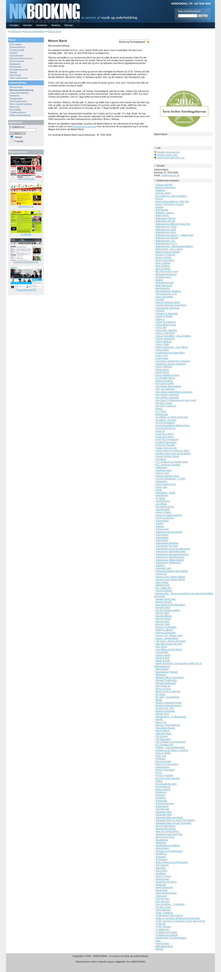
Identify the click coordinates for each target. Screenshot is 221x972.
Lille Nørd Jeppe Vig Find (169, 643)
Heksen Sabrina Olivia (167, 475)
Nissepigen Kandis (165, 727)
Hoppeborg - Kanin (165, 492)
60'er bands (15, 44)
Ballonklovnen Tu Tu (166, 243)
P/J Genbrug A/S (164, 744)
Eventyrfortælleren (165, 422)
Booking (56, 25)
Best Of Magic (163, 263)
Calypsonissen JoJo (166, 293)
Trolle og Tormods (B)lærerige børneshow (178, 918)
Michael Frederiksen (166, 680)
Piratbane (161, 758)
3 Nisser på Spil (164, 184)
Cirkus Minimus (164, 341)
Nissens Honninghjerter (168, 725)
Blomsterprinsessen (166, 274)
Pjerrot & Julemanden (167, 764)
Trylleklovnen (163, 929)
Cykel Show (162, 358)
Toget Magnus (163, 909)
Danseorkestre (17, 47)
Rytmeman (161, 800)
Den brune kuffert (165, 383)
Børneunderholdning (35, 31)
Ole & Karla (161, 736)
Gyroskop (161, 459)
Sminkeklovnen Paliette (168, 845)
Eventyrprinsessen (165, 428)
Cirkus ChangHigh (165, 333)
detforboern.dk (26, 206)
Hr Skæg (160, 498)
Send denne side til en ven (171, 157)
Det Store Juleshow (166, 405)
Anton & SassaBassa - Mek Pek (172, 201)
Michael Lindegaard (166, 683)
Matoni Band (54, 31)
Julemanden (162, 534)
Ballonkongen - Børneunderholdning (174, 246)
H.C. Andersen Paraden (168, 464)
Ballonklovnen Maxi (166, 232)
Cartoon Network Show (168, 302)
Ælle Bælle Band (164, 946)
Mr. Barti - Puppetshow (167, 697)
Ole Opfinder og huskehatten (171, 741)
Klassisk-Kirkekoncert (21, 58)
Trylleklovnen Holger (166, 932)
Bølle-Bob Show (164, 285)
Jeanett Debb (163, 509)
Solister (13, 72)
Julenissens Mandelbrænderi (171, 551)
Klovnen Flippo (163, 618)
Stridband (161, 873)
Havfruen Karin (163, 470)
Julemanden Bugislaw (167, 543)
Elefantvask (162, 414)
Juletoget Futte (163, 568)
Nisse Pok (161, 722)
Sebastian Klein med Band (169, 817)
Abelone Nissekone (165, 187)
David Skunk (162, 372)
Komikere (14, 95)
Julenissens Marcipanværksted (172, 554)
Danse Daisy (162, 369)
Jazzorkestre (16, 55)
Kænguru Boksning (166, 632)
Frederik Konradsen (166, 442)
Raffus (159, 781)
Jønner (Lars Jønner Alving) (170, 576)
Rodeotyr (160, 795)
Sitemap (68, 25)
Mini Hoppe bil (163, 685)
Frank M (160, 431)
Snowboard (161, 859)
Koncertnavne (16, 61)
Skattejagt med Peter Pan (169, 834)
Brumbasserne (163, 277)
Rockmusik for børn (166, 783)
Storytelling (15, 109)
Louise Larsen (163, 655)
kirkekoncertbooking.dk (26, 262)
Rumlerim (161, 797)
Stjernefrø (161, 867)
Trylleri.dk (26, 234)
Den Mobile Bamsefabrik (168, 386)
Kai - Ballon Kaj (163, 587)
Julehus (160, 526)
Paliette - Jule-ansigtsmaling (170, 747)
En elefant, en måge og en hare (172, 417)
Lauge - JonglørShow (167, 638)
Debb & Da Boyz (164, 380)
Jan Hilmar (161, 503)
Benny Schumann (165, 260)
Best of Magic (163, 265)
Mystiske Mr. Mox (165, 708)
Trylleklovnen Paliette (167, 935)
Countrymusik (16, 50)
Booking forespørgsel (168, 152)
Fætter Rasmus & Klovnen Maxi (172, 450)
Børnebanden (163, 288)
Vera (158, 940)
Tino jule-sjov (162, 901)
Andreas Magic (163, 193)
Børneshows (16, 87)
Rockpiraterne (163, 786)
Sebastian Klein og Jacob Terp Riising (175, 820)
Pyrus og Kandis (164, 775)
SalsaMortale (162, 809)
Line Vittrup (161, 646)
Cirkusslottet (162, 349)
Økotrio (159, 949)
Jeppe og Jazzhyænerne (169, 515)
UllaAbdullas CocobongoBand (171, 937)
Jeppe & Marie (163, 512)
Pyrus (159, 772)
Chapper (160, 310)
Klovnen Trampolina (166, 627)
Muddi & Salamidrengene (169, 702)
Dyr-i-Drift (161, 411)
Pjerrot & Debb (163, 761)
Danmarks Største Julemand (171, 363)
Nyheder (27, 25)
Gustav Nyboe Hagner (167, 456)
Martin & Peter (163, 660)
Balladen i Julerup (165, 212)
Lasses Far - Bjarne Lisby (169, 635)
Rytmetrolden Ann (165, 803)
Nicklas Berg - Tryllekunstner (171, 716)
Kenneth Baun (163, 607)
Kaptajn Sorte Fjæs (166, 599)
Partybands (15, 66)
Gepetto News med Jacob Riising (173, 453)
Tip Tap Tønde (163, 907)
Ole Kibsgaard (163, 739)
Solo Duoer (15, 75)
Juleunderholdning (18, 93)
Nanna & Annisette (165, 711)
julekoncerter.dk (26, 178)
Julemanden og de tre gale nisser (173, 548)
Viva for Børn (162, 943)
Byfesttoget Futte (165, 282)
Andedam (160, 190)
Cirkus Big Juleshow (166, 330)
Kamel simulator (164, 590)
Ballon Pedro (162, 215)
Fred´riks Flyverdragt (167, 439)
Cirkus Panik (162, 344)
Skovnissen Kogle (165, 837)
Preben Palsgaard (165, 769)
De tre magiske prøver (167, 375)
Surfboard (161, 884)
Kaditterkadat (162, 585)
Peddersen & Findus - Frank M (172, 750)
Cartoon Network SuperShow (171, 305)
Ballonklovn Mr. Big (165, 221)
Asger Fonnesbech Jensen (169, 204)
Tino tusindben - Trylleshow (170, 904)
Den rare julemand (165, 389)
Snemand (161, 856)
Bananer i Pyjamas (165, 254)
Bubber (159, 279)
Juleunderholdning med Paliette (172, 571)
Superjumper (162, 879)
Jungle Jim (161, 573)
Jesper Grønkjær (165, 517)
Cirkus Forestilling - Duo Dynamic (173, 335)
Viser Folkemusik (18, 78)
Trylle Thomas (163, 926)
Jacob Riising (163, 501)
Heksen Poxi (162, 473)
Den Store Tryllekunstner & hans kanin (176, 400)
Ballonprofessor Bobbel (168, 251)
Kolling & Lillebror (164, 629)
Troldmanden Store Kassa (169, 915)
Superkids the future (166, 881)
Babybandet (162, 209)
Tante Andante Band (166, 893)
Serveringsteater (18, 101)
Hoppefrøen (162, 495)
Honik (159, 489)
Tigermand (161, 895)
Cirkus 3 (160, 319)
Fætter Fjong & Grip (166, 447)
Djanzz (159, 408)
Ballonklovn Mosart (165, 218)
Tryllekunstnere (17, 112)
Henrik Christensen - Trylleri (170, 478)
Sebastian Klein (164, 811)
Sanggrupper (16, 98)
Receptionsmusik (18, 69)
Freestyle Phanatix (165, 445)
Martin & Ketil (162, 657)
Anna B (159, 198)
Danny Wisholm (164, 366)
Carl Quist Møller (164, 296)
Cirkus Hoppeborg (165, 338)
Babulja (159, 207)
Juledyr (159, 523)
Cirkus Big (161, 327)
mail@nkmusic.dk (170, 175)
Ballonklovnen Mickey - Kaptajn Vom (174, 235)
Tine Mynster (162, 898)
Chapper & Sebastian (167, 313)
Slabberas (161, 842)
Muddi (159, 699)
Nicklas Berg (162, 713)
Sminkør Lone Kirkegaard (169, 851)
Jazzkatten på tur (165, 506)
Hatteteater (161, 467)
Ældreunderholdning (19, 115)
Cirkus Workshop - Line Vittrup (172, 347)
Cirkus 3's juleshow (166, 321)
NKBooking (16, 31)
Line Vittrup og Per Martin (169, 649)
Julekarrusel (162, 529)
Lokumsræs (162, 652)
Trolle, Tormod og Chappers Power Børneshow (180, 921)
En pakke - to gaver (166, 419)
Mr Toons (161, 694)
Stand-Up (14, 107)
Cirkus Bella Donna (166, 324)
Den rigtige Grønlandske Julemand (174, 391)
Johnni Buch (162, 520)
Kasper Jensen (164, 601)
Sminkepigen (162, 848)
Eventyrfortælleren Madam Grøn (173, 425)
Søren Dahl (161, 890)
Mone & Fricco (163, 688)
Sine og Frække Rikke (167, 831)
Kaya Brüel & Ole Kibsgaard (170, 604)
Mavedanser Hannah (167, 671)
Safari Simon (162, 806)
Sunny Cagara (163, 876)
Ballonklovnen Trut (165, 240)
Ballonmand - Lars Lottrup (169, 249)
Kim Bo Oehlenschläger (168, 610)
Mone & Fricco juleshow (168, 691)
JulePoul (160, 565)
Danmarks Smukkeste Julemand (173, 361)
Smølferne (161, 853)
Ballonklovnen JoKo (166, 229)
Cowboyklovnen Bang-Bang (170, 352)
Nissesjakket (162, 730)
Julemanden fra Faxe (167, 545)
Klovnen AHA (162, 613)
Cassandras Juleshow (167, 307)
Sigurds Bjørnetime (165, 825)
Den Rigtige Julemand (167, 394)
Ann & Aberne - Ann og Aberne (171, 195)
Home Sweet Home (166, 484)
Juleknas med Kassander (169, 531)
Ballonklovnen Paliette (167, 237)
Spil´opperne (162, 865)
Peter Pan (161, 755)
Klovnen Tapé (163, 624)
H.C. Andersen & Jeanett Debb (172, 461)
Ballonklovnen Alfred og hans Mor (173, 223)
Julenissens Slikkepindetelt (170, 559)
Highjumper (161, 481)
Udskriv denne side (167, 155)
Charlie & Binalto (164, 316)
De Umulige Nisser (165, 377)
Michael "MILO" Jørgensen (170, 677)
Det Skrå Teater (164, 403)
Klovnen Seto (162, 621)
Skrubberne (162, 839)
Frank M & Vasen (165, 433)
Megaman (161, 674)
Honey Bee (161, 487)
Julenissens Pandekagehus (170, 557)
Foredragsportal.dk (26, 289)
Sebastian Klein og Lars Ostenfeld (173, 823)
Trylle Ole (161, 923)
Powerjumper (162, 767)
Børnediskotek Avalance (168, 291)
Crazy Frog (162, 355)
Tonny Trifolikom (164, 912)
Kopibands (15, 64)
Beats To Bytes (164, 257)
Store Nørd (161, 870)
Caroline (160, 299)
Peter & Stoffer (163, 753)
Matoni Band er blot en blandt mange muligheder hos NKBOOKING (110, 961)
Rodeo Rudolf (163, 789)
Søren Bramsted (164, 887)
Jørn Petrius (162, 582)
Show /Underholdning (20, 104)
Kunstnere (41, 25)
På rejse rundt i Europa (168, 778)
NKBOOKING (7, 1)
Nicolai (159, 719)
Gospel (13, 52)
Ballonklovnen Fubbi (166, 226)
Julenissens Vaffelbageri (168, 562)
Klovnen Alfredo (164, 615)
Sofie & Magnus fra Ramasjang (172, 862)
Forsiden (14, 25)
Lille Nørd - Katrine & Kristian (171, 641)
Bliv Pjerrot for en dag (167, 271)
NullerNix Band (163, 733)
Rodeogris (161, 792)
